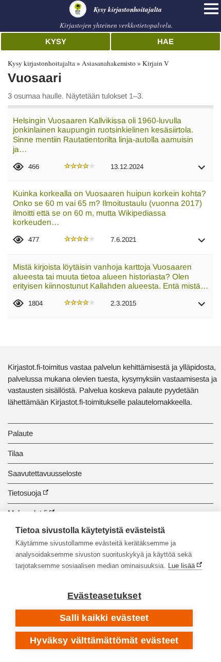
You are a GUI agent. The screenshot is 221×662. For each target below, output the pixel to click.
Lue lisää (181, 566)
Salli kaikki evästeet (104, 618)
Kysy (55, 41)
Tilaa (15, 453)
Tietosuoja (24, 492)
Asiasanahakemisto (109, 63)
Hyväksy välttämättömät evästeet (104, 640)
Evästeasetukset (104, 596)
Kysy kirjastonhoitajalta (41, 63)
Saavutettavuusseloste (45, 473)
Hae (165, 41)
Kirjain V (155, 63)
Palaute (20, 433)
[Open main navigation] (211, 9)
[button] (202, 171)
